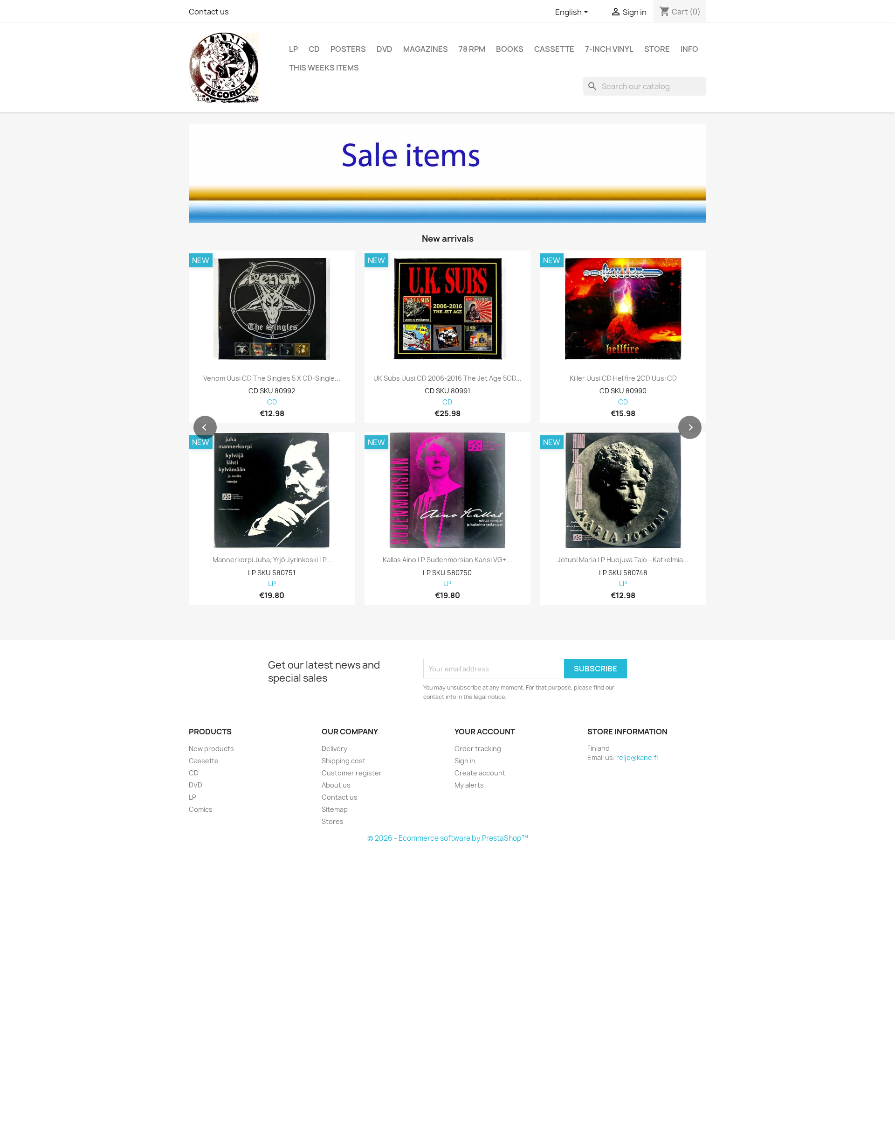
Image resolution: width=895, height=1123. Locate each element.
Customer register (352, 772)
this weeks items (324, 68)
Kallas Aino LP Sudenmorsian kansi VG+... (447, 560)
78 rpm (472, 49)
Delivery (334, 748)
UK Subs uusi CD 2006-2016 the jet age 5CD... (447, 378)
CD (314, 49)
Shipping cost (343, 760)
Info (689, 49)
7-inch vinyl (609, 49)
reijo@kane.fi (637, 757)
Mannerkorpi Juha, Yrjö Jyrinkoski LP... (272, 560)
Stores (333, 821)
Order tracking (477, 748)
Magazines (425, 49)
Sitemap (335, 809)
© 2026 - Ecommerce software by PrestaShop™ (447, 838)
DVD (384, 49)
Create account (479, 772)
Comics (201, 809)
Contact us (209, 12)
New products (211, 748)
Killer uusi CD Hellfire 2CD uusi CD (623, 378)
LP (293, 49)
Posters (348, 49)
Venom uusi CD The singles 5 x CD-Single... (271, 378)
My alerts (469, 785)
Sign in (464, 760)
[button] (205, 427)
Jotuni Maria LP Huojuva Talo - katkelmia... (623, 560)
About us (336, 785)
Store (657, 49)
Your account (484, 731)
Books (509, 49)
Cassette (554, 49)
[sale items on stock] (447, 173)
